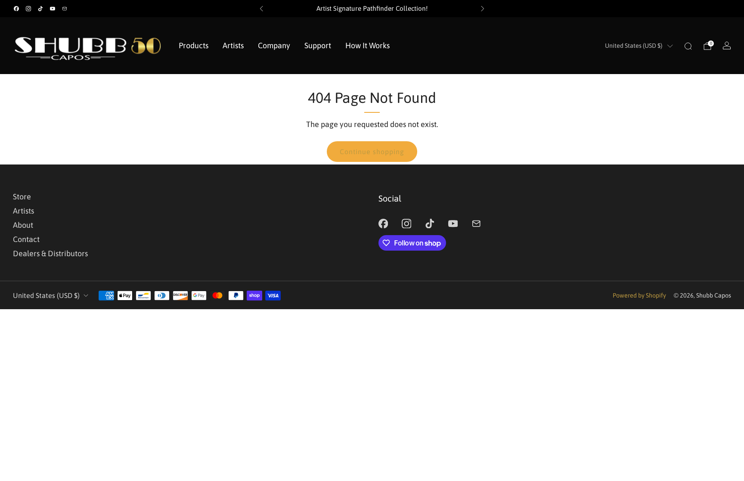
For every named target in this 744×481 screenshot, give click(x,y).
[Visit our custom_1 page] (65, 9)
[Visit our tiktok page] (40, 9)
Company (274, 45)
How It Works (367, 45)
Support (317, 45)
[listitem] (372, 8)
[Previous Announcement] (261, 8)
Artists (233, 45)
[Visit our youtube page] (52, 9)
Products (193, 45)
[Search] (688, 46)
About (23, 225)
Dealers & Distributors (50, 253)
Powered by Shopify (639, 295)
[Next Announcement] (482, 8)
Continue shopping (372, 151)
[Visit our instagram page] (28, 9)
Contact (26, 239)
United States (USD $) (633, 45)
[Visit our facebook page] (16, 9)
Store (22, 196)
